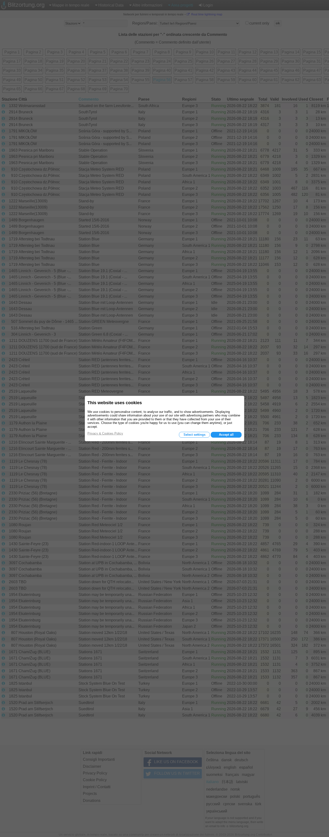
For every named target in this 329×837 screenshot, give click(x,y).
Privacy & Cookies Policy (105, 433)
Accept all (226, 434)
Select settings (194, 434)
